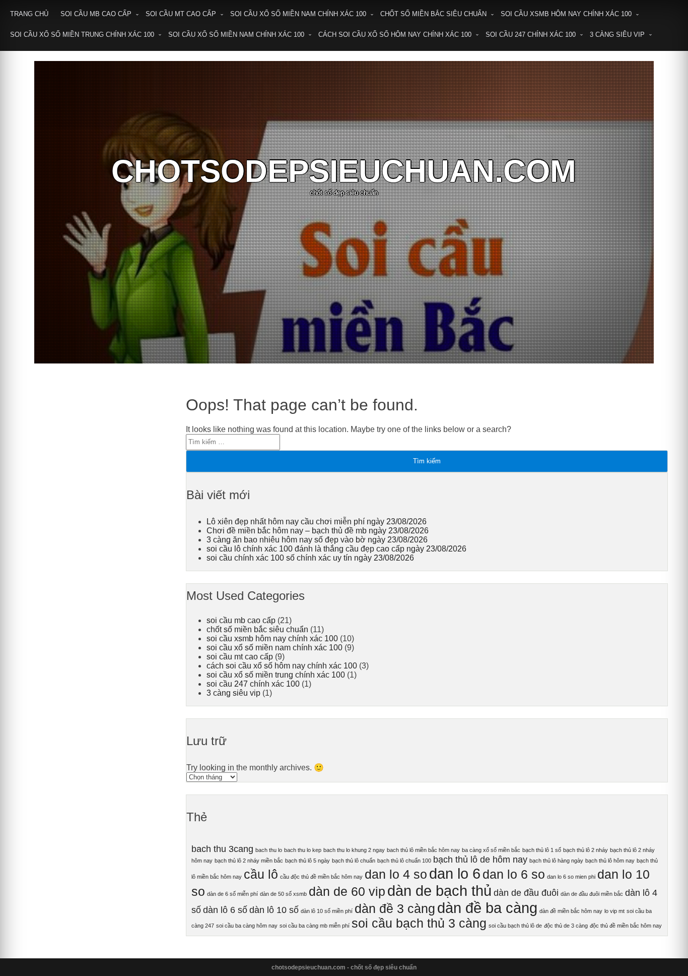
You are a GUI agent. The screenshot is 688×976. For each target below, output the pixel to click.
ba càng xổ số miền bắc (491, 850)
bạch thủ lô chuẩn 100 (404, 861)
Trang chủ (29, 14)
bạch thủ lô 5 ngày (307, 861)
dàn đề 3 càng (395, 909)
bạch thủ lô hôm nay (610, 861)
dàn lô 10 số (274, 910)
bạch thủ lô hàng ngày (556, 861)
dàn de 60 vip (347, 891)
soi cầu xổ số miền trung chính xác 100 (82, 34)
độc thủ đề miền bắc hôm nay (626, 926)
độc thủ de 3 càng (566, 926)
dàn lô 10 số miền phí (327, 911)
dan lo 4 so (396, 874)
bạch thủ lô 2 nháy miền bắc (249, 861)
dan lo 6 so (514, 874)
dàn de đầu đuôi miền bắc (592, 894)
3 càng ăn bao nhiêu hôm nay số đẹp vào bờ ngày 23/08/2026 (317, 539)
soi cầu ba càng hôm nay (247, 926)
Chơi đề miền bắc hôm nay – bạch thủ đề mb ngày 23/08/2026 (318, 530)
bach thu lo (268, 850)
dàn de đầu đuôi (526, 893)
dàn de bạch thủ (439, 890)
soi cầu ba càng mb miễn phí (315, 926)
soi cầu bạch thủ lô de (515, 926)
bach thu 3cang (222, 849)
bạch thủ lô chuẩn (353, 861)
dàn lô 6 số (225, 910)
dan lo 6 (454, 873)
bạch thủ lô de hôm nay (480, 860)
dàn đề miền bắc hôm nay (570, 911)
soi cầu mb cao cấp (95, 14)
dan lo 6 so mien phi (571, 877)
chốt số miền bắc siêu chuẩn (433, 14)
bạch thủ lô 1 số (541, 850)
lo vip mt (614, 911)
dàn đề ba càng (487, 907)
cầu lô (261, 874)
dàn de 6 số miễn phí (232, 894)
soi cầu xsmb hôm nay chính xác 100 (566, 14)
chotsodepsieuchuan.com (343, 171)
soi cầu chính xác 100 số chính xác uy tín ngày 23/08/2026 (310, 558)
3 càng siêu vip (617, 34)
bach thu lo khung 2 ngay (354, 850)
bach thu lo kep (302, 850)
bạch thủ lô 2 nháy (585, 850)
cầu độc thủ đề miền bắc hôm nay (321, 877)
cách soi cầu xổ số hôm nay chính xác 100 (394, 34)
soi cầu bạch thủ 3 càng (419, 923)
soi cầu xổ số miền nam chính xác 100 (298, 14)
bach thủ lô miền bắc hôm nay (423, 850)
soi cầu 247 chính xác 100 (531, 34)
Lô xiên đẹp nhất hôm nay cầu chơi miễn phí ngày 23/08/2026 (317, 521)
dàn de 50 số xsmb (283, 894)
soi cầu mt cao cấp (181, 14)
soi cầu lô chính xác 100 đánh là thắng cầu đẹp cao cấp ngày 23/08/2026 (336, 548)
